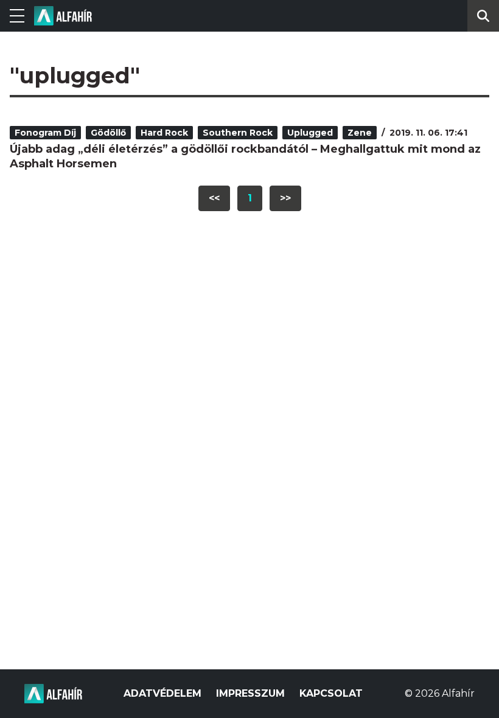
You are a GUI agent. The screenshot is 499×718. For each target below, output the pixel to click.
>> (285, 198)
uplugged (310, 132)
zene (359, 132)
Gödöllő (108, 132)
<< (214, 198)
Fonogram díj (45, 132)
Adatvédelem (162, 693)
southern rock (238, 132)
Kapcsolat (331, 693)
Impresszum (250, 693)
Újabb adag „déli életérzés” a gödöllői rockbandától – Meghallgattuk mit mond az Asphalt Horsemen (245, 156)
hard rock (164, 132)
